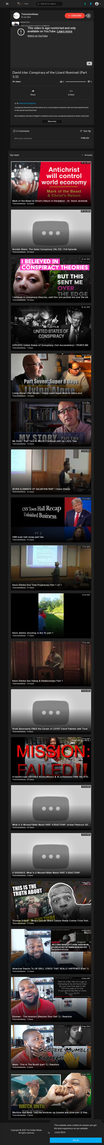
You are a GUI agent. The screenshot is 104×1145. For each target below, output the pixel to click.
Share (32, 95)
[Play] (14, 64)
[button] (98, 4)
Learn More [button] (60, 1132)
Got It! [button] (76, 1140)
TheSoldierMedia (30, 14)
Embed (71, 95)
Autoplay (88, 155)
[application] (52, 44)
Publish (85, 138)
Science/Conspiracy (27, 103)
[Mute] (85, 64)
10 (80, 64)
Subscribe (76, 16)
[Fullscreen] (90, 64)
